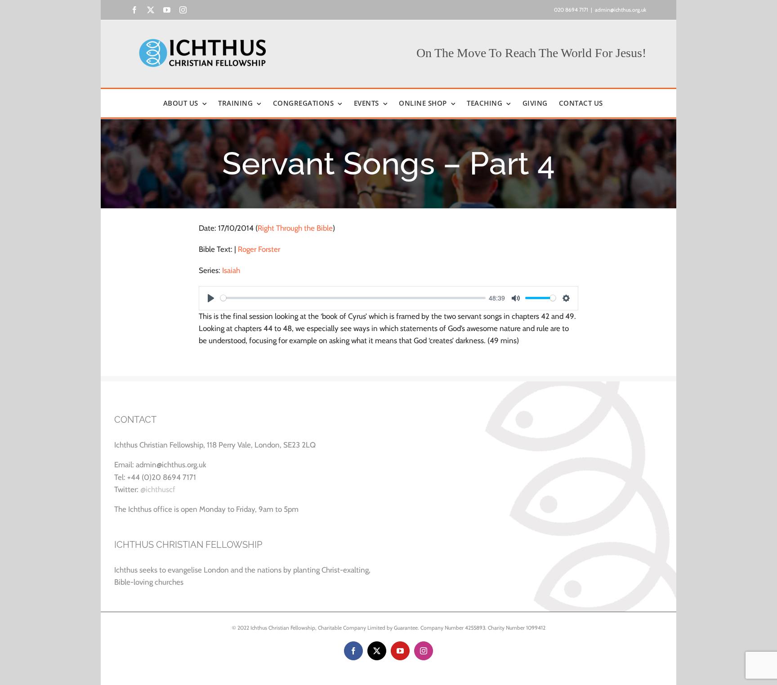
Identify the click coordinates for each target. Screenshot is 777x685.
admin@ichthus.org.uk (620, 9)
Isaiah (231, 270)
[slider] (353, 298)
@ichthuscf (157, 489)
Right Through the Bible (295, 228)
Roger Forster (259, 249)
